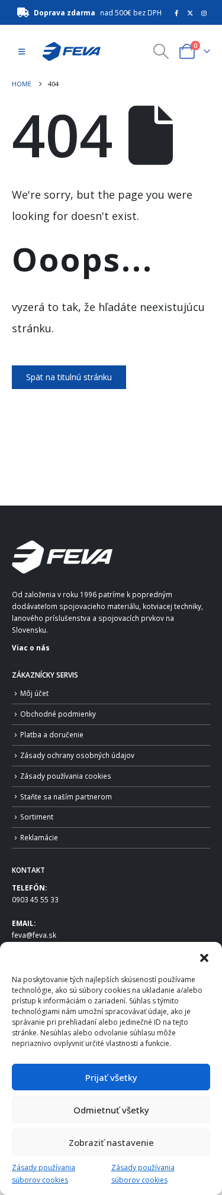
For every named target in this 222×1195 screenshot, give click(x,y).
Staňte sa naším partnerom (66, 796)
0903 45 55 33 (35, 899)
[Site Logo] (68, 51)
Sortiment (36, 816)
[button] (204, 957)
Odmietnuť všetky (111, 1110)
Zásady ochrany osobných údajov (77, 755)
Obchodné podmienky (58, 713)
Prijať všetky (111, 1077)
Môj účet (34, 693)
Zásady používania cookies (65, 776)
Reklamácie (39, 837)
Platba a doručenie (51, 734)
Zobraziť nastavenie (111, 1142)
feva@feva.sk (34, 935)
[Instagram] (204, 13)
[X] (190, 13)
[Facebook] (176, 13)
